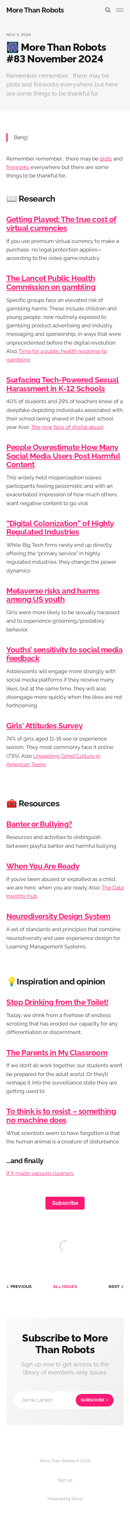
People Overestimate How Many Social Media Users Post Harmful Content (63, 456)
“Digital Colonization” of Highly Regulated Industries (60, 527)
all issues (65, 1286)
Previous (21, 1286)
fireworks (17, 167)
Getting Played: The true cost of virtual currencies (61, 223)
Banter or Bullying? (39, 824)
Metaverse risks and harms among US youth (52, 595)
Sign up (65, 1480)
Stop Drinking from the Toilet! (57, 1002)
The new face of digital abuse (67, 427)
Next (114, 1286)
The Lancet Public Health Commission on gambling (51, 282)
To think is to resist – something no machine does (61, 1115)
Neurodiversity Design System (58, 916)
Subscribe (65, 1203)
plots (106, 159)
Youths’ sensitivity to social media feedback (64, 654)
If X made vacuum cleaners (40, 1173)
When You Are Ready (42, 866)
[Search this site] (108, 10)
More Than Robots (35, 10)
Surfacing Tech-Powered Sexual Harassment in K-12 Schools (62, 384)
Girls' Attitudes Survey (44, 725)
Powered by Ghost (65, 1498)
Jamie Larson (62, 1400)
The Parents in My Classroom (56, 1052)
